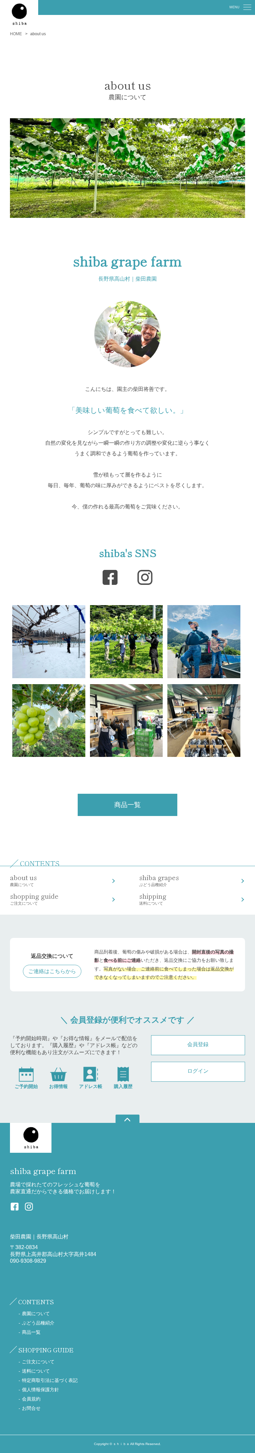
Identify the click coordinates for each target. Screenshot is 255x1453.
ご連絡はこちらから (52, 971)
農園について (23, 879)
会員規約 (31, 1399)
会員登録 (198, 1044)
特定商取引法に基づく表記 (50, 1380)
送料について (152, 898)
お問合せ (31, 1408)
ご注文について (34, 898)
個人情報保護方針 (40, 1389)
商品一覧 (127, 804)
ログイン (198, 1071)
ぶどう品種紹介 (159, 879)
